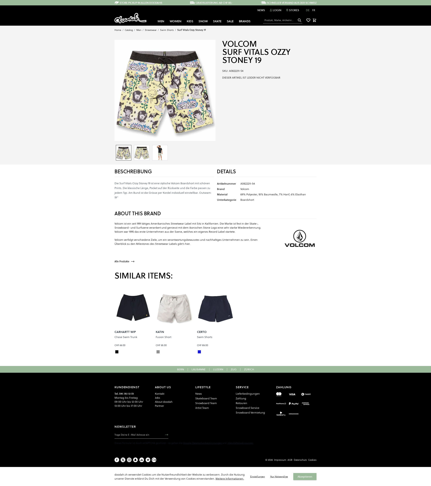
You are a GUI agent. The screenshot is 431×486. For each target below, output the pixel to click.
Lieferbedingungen (248, 393)
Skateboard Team (206, 398)
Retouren (241, 403)
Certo (202, 332)
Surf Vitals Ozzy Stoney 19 (191, 30)
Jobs (157, 398)
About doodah (164, 402)
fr (313, 10)
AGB (290, 460)
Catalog (129, 30)
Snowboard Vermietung (250, 412)
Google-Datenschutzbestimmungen (202, 443)
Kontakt (159, 393)
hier (187, 244)
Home (117, 30)
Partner (159, 406)
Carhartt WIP (125, 332)
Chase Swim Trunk (125, 337)
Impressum (280, 460)
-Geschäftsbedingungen (240, 443)
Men (138, 30)
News (261, 10)
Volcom (239, 43)
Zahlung (241, 398)
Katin (160, 332)
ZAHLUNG (283, 387)
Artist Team (202, 408)
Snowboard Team (206, 403)
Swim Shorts (167, 30)
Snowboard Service (247, 408)
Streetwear (151, 30)
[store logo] (130, 18)
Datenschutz (300, 460)
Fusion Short (163, 337)
